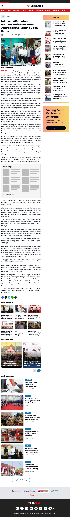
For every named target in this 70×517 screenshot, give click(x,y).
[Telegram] (9, 297)
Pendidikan (39, 10)
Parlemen (56, 10)
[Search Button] (67, 6)
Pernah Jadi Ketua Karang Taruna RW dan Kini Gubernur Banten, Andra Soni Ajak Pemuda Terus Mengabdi (32, 401)
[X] (6, 297)
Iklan (46, 513)
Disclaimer (52, 513)
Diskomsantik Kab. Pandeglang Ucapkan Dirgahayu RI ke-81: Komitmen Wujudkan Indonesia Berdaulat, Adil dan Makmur (34, 317)
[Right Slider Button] (39, 370)
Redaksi (16, 513)
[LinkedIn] (45, 508)
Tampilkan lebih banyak (20, 480)
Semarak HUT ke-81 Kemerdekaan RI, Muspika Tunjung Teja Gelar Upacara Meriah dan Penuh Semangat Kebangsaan (32, 467)
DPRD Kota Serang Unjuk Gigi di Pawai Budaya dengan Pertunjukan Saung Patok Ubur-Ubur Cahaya (34, 333)
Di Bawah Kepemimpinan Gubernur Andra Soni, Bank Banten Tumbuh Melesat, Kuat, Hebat (59, 64)
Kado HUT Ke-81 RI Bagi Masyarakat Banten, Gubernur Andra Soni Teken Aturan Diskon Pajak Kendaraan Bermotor (60, 23)
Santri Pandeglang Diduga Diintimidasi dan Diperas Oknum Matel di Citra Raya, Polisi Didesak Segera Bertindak (20, 333)
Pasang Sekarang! (56, 128)
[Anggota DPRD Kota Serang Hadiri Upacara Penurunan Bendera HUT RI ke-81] (11, 355)
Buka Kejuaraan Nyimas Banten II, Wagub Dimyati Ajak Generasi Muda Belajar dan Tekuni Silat (7, 317)
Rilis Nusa (36, 5)
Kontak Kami (24, 513)
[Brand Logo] (16, 491)
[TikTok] (40, 508)
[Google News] (36, 508)
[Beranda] (3, 16)
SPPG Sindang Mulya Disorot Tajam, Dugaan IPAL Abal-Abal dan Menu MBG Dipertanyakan (60, 80)
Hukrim (31, 10)
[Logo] (35, 502)
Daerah (24, 10)
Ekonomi (48, 10)
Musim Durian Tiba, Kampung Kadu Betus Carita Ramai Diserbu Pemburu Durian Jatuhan (59, 48)
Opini (63, 10)
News (9, 10)
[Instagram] (26, 508)
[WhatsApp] (12, 297)
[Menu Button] (2, 6)
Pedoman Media (34, 513)
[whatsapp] (53, 508)
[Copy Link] (15, 297)
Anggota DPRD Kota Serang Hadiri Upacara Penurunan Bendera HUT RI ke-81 (11, 363)
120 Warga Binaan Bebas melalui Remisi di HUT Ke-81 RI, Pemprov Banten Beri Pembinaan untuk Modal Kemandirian (33, 363)
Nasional (16, 10)
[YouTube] (31, 508)
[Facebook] (2, 297)
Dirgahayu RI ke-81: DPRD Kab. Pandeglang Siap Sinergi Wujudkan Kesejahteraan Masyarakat (7, 333)
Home (3, 10)
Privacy (42, 513)
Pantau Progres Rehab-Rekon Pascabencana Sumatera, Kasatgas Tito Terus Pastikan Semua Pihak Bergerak (20, 317)
